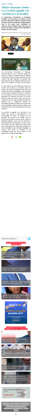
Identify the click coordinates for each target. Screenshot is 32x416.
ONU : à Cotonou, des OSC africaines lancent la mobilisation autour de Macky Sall (15, 352)
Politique (10, 4)
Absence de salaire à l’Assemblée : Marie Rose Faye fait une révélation (15, 296)
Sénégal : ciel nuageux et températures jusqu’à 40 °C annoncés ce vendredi (14, 269)
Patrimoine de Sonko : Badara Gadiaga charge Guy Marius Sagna (14, 340)
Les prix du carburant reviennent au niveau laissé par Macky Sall (15, 367)
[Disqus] (16, 163)
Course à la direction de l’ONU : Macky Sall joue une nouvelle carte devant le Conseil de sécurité (14, 254)
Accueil (3, 4)
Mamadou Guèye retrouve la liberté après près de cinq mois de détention (15, 282)
